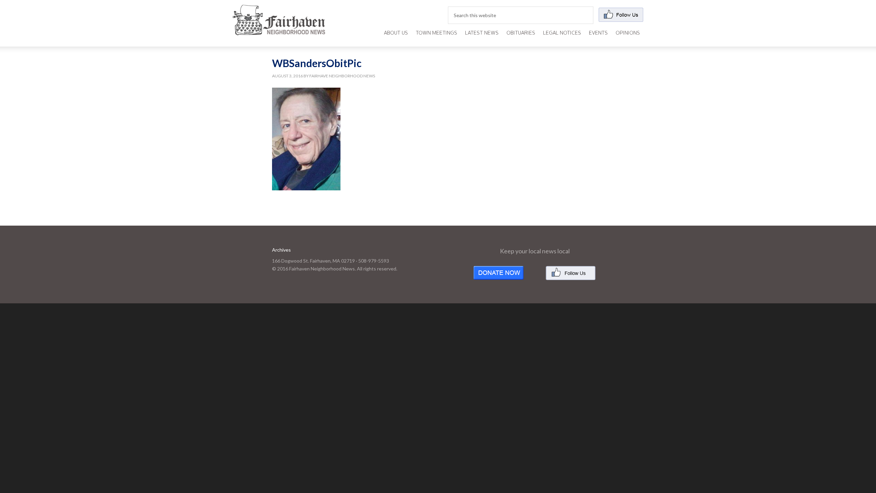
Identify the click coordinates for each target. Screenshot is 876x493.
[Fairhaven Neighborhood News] (279, 29)
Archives (281, 250)
